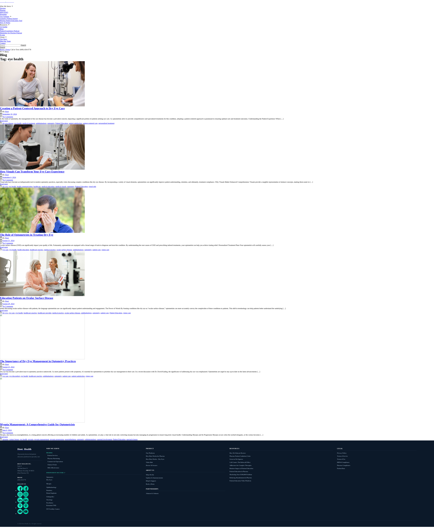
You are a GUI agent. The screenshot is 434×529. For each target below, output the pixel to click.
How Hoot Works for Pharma (155, 456)
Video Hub (149, 462)
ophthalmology (41, 123)
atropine (5, 439)
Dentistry (49, 490)
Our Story (3, 39)
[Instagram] (22, 496)
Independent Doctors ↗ (55, 472)
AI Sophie (3, 27)
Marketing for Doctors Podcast (11, 33)
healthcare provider (44, 313)
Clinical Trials (52, 465)
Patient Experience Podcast (9, 31)
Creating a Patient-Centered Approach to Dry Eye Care (32, 108)
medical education (48, 186)
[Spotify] (22, 508)
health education (23, 250)
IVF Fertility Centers (53, 509)
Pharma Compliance (343, 465)
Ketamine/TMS (51, 505)
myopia (30, 439)
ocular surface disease (64, 250)
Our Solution (4, 17)
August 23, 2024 (8, 367)
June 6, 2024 (7, 430)
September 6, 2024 (9, 177)
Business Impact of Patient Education (241, 468)
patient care (96, 250)
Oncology (49, 500)
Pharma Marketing (53, 458)
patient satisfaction (75, 123)
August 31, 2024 (8, 241)
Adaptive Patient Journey (9, 19)
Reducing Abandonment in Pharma (241, 478)
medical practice (50, 250)
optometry (50, 123)
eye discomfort (14, 376)
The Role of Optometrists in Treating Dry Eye (26, 234)
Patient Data (341, 468)
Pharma (2, 10)
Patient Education (61, 123)
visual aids (92, 186)
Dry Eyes (49, 480)
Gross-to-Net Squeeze (236, 459)
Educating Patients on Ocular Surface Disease (26, 298)
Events (2, 35)
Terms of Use (341, 459)
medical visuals (60, 186)
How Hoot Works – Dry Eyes (155, 459)
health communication (25, 186)
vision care (105, 250)
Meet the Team (5, 41)
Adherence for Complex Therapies (240, 465)
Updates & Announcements (154, 478)
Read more (4, 121)
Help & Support (151, 481)
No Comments (8, 117)
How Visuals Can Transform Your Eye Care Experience (32, 171)
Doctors (3, 8)
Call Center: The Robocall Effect (240, 462)
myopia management (41, 439)
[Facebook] (22, 490)
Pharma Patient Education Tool (11, 21)
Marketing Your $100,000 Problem (241, 474)
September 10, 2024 (9, 114)
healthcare (37, 186)
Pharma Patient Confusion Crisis (240, 456)
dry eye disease (7, 123)
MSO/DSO (4, 12)
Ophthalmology (51, 487)
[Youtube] (22, 514)
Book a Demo (5, 50)
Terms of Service (342, 456)
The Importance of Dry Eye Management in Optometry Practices (38, 361)
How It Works (5, 23)
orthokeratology (90, 439)
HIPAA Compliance (343, 462)
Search (2, 47)
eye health (17, 123)
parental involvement (104, 439)
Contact (3, 43)
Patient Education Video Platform (240, 481)
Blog (2, 29)
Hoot (7, 112)
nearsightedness (70, 439)
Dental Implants (51, 493)
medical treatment (28, 123)
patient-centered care (90, 123)
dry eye (5, 186)
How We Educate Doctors (238, 453)
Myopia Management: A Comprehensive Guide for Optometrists (37, 424)
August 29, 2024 (8, 304)
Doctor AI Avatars (151, 465)
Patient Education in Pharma (239, 471)
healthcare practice (36, 250)
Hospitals (3, 14)
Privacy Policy (342, 453)
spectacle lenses (132, 439)
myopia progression (57, 439)
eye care (5, 250)
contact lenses (14, 439)
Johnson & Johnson (152, 493)
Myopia (48, 484)
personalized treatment (106, 123)
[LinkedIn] (22, 502)
